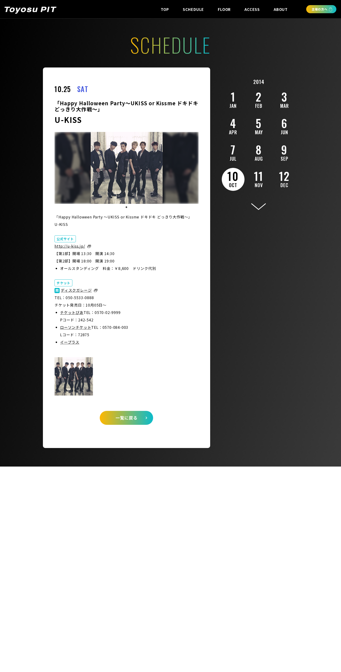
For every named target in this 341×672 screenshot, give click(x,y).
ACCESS (252, 9)
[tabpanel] (127, 168)
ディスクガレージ (76, 290)
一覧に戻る (127, 418)
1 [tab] (126, 207)
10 (233, 178)
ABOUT (281, 9)
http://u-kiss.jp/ (70, 246)
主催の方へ (320, 9)
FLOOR (224, 9)
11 (259, 178)
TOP (165, 9)
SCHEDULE (193, 9)
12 (284, 178)
